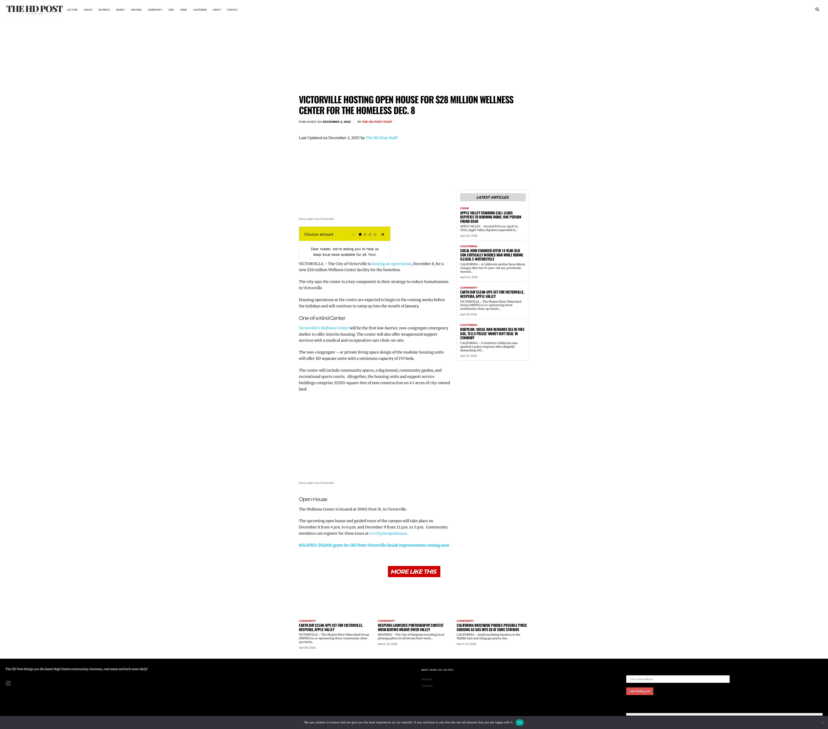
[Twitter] (494, 122)
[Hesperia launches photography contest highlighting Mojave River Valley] (414, 599)
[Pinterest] (504, 122)
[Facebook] (484, 122)
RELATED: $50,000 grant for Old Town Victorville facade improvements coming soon (374, 545)
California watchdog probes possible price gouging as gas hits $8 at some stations (492, 627)
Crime (464, 208)
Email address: (637, 672)
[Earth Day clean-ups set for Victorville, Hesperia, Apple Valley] (335, 599)
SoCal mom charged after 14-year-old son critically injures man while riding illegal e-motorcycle (491, 255)
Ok (520, 722)
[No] (822, 722)
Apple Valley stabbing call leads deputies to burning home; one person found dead (490, 217)
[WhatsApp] (514, 122)
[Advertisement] (414, 52)
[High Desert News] (34, 9)
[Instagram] (8, 683)
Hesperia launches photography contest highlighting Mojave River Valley (411, 627)
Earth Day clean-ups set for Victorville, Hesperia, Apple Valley (492, 294)
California (468, 246)
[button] (817, 10)
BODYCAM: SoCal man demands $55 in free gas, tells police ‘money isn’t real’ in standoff (492, 333)
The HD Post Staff (377, 121)
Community (468, 287)
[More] (524, 122)
